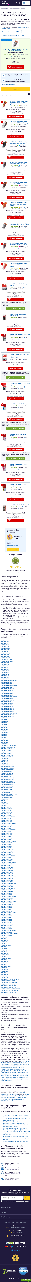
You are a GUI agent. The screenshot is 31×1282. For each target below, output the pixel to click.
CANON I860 (4, 726)
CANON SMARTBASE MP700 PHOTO (10, 979)
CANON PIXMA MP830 (6, 919)
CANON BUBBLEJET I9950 (7, 716)
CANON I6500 (4, 740)
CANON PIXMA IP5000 (6, 839)
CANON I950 (4, 734)
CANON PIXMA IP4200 (6, 825)
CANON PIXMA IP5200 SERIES (8, 841)
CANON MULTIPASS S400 (7, 781)
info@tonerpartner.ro (12, 545)
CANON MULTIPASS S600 (7, 792)
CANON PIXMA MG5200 (7, 872)
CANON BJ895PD (5, 643)
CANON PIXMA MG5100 (7, 867)
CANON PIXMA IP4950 (6, 838)
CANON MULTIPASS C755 (7, 770)
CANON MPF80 (4, 763)
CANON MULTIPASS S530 (7, 789)
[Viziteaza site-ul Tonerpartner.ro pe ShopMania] (23, 1271)
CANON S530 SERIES (6, 950)
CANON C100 (4, 718)
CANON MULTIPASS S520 (7, 787)
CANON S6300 (4, 976)
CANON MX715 (4, 799)
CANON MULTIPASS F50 (7, 773)
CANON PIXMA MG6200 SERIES (8, 883)
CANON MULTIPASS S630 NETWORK (10, 794)
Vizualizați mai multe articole (8, 84)
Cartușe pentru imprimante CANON (11, 31)
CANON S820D (4, 969)
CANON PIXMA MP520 (6, 748)
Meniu (27, 3)
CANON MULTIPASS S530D (7, 791)
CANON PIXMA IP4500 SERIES (8, 830)
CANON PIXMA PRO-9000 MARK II (9, 933)
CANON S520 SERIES (6, 945)
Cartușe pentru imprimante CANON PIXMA (13, 35)
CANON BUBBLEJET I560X (7, 688)
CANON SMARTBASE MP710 (8, 981)
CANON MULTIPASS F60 (7, 774)
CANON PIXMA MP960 (6, 753)
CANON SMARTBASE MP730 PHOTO (10, 982)
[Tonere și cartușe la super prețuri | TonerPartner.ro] (5, 3)
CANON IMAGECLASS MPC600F (9, 747)
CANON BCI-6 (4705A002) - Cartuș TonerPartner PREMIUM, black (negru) (20, 122)
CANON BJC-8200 (5, 658)
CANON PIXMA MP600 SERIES (8, 901)
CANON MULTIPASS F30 (7, 771)
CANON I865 (4, 727)
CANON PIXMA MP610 (6, 906)
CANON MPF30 (4, 758)
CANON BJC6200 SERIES (7, 661)
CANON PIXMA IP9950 (6, 807)
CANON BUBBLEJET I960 (7, 703)
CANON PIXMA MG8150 (7, 886)
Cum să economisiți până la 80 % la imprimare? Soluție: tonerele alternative (15, 80)
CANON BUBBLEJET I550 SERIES (9, 680)
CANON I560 (4, 722)
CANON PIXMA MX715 (6, 925)
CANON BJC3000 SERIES (7, 659)
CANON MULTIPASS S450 (7, 784)
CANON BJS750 (5, 679)
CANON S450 (4, 942)
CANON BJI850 (4, 667)
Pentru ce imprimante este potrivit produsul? (15, 58)
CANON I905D (4, 732)
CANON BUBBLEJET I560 (7, 687)
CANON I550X (4, 721)
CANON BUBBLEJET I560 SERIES (9, 685)
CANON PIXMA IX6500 (6, 864)
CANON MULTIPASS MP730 (7, 779)
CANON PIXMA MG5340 (7, 878)
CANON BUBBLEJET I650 (7, 690)
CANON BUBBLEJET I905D (7, 700)
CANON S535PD (5, 955)
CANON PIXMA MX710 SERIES (8, 924)
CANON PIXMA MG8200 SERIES (8, 888)
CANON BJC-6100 (5, 651)
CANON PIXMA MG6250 (7, 885)
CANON (23, 8)
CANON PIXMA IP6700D (7, 852)
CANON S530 (4, 951)
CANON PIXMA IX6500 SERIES (8, 862)
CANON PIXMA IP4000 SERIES (8, 817)
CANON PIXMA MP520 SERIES (8, 896)
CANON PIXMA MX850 (6, 927)
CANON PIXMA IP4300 (6, 828)
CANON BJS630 (5, 677)
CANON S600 (4, 956)
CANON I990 (4, 739)
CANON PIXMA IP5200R (6, 844)
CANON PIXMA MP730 (6, 752)
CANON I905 (4, 731)
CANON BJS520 (5, 672)
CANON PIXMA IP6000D (7, 847)
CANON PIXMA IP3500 (6, 815)
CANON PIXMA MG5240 (7, 873)
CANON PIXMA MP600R (7, 904)
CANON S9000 (4, 977)
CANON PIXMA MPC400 (7, 755)
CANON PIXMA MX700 (6, 922)
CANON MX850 (4, 800)
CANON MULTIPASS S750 (7, 797)
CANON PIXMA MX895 (6, 932)
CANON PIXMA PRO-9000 (7, 935)
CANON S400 (4, 938)
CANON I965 (4, 737)
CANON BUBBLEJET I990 (7, 706)
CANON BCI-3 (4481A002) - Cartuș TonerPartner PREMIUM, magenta (18, 244)
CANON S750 (4, 963)
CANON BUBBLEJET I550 (7, 682)
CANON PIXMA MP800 (6, 914)
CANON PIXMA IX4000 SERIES (8, 856)
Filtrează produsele (15, 89)
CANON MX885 (4, 804)
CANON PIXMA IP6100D (7, 849)
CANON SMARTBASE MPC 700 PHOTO (10, 989)
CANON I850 (4, 724)
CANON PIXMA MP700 (6, 750)
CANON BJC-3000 (5, 646)
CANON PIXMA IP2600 (6, 808)
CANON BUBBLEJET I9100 (7, 711)
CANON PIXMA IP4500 (6, 831)
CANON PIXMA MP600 (6, 903)
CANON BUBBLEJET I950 (7, 701)
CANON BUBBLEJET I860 (7, 693)
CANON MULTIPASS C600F (7, 768)
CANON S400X (4, 940)
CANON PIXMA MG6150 (7, 882)
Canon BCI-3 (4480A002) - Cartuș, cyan (20, 404)
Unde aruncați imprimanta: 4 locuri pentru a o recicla (15, 1141)
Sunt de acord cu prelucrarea (15, 1201)
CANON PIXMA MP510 (6, 895)
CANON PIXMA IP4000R (6, 821)
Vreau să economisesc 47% (16, 458)
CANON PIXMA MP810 (6, 917)
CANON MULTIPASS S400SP (8, 783)
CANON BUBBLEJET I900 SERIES (9, 697)
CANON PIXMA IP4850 (6, 834)
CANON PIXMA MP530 (6, 899)
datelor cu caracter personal (22, 1201)
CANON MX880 (4, 802)
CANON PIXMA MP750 (6, 907)
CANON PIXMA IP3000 (6, 810)
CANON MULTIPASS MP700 (7, 778)
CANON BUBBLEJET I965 (7, 705)
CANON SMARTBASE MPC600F (8, 992)
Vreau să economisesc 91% (16, 308)
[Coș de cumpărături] (19, 3)
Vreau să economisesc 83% (16, 428)
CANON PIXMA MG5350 (7, 880)
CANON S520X (4, 948)
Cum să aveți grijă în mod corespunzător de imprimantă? (16, 1131)
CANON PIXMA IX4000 (6, 857)
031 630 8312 (10, 542)
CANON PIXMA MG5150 (7, 870)
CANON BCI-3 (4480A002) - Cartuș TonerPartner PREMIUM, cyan (18, 163)
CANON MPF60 (4, 761)
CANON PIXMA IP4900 (6, 836)
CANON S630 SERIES (6, 958)
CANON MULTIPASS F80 (7, 776)
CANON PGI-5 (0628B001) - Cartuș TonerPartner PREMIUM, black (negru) (15, 50)
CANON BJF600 (5, 662)
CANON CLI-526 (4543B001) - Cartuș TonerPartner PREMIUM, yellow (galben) (19, 103)
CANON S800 (4, 964)
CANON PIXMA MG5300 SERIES (8, 877)
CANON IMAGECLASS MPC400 (8, 745)
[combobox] (14, 95)
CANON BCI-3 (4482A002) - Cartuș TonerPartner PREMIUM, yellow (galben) (18, 265)
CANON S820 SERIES (6, 966)
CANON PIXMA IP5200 (6, 843)
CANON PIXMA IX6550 (6, 865)
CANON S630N (4, 961)
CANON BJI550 (4, 666)
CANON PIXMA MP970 (6, 920)
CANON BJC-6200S (6, 654)
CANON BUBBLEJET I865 (7, 695)
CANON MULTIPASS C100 (7, 765)
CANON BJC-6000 (5, 649)
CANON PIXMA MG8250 (7, 891)
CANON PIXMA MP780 (6, 911)
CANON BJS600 (5, 675)
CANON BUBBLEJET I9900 (7, 714)
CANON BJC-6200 (5, 653)
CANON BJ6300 (5, 645)
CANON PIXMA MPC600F (7, 757)
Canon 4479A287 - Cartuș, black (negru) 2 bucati (18, 314)
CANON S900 (4, 972)
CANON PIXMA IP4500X (6, 833)
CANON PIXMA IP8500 (6, 854)
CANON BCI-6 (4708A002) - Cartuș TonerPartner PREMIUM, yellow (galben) (18, 204)
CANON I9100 (4, 742)
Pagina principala (4, 8)
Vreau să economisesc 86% (16, 377)
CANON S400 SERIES (6, 937)
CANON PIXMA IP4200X (6, 826)
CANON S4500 (4, 974)
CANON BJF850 (5, 664)
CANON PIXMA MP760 (6, 909)
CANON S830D (4, 971)
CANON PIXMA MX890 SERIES (8, 930)
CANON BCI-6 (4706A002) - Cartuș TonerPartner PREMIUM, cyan (18, 142)
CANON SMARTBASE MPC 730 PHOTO (10, 990)
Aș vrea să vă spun (13, 549)
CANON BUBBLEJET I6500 (7, 709)
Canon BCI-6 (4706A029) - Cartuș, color (20, 505)
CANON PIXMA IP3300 (6, 813)
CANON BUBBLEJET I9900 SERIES (9, 713)
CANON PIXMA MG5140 (7, 869)
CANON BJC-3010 (5, 648)
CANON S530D (4, 953)
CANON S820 (4, 968)
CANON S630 (4, 959)
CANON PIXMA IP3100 (6, 812)
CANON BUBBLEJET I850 (7, 692)
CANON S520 (4, 946)
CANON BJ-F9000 (5, 640)
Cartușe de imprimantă (14, 8)
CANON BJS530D (5, 674)
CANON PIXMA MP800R (7, 916)
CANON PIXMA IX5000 (6, 860)
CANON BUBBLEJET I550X (7, 684)
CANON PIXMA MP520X (7, 898)
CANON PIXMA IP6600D (7, 851)
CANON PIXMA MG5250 (7, 875)
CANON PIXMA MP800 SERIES (8, 912)
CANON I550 (4, 719)
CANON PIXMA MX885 (6, 929)
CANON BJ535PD (5, 641)
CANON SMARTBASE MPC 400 (8, 985)
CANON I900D (4, 729)
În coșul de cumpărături (16, 67)
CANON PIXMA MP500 (6, 893)
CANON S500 (4, 943)
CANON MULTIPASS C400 (7, 766)
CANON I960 (4, 735)
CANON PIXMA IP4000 (6, 818)
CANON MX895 (4, 805)
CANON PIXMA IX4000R (6, 859)
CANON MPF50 (4, 760)
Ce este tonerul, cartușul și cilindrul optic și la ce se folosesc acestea (16, 75)
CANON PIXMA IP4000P (6, 820)
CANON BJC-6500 (5, 656)
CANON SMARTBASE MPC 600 (8, 987)
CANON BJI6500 (5, 669)
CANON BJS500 (5, 671)
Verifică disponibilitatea (15, 368)
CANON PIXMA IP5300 (6, 846)
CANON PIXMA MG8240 (7, 890)
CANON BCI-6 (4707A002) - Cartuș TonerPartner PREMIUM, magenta (18, 183)
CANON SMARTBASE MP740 (8, 984)
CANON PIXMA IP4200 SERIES (8, 823)
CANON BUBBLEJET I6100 (7, 708)
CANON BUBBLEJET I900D (7, 698)
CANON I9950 (4, 744)
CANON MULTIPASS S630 (7, 796)
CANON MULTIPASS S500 (7, 786)
